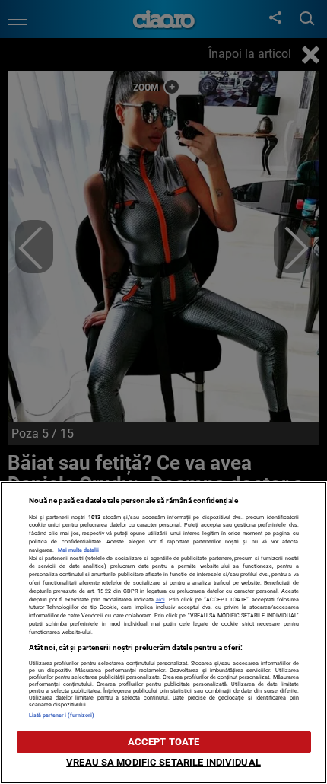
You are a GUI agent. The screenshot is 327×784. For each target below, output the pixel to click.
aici (160, 599)
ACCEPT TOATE (164, 741)
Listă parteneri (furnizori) (62, 715)
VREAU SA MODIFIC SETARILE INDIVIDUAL (163, 762)
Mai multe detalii (78, 550)
